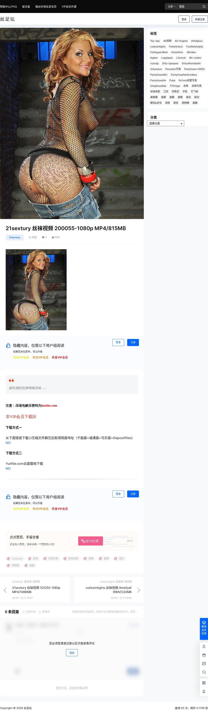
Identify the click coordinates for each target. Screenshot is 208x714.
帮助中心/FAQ (8, 6)
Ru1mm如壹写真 (188, 80)
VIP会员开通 (69, 6)
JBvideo (191, 52)
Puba (172, 80)
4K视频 (167, 40)
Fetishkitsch (176, 46)
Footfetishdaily (194, 46)
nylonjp (154, 63)
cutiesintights (158, 46)
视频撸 (185, 102)
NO (8, 443)
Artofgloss (197, 40)
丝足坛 (27, 708)
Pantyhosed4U (158, 74)
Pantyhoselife (158, 80)
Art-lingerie (181, 40)
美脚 (163, 97)
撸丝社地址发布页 (45, 6)
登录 (184, 19)
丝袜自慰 (155, 91)
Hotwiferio (177, 52)
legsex (154, 57)
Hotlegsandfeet (159, 52)
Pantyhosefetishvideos (184, 74)
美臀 (180, 97)
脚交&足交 (156, 102)
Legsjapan (167, 57)
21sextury (14, 237)
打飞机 (194, 91)
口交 (166, 91)
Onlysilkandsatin (191, 63)
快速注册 (200, 19)
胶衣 (196, 97)
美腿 (171, 97)
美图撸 (154, 97)
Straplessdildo (158, 85)
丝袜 (185, 85)
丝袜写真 (197, 85)
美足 (188, 97)
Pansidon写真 (173, 69)
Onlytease (156, 69)
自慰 (167, 102)
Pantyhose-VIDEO (194, 69)
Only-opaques (170, 63)
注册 (133, 342)
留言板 (26, 6)
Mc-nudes (195, 57)
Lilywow (181, 57)
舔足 (175, 102)
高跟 (195, 102)
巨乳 (185, 91)
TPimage (175, 85)
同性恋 (175, 91)
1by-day (155, 40)
